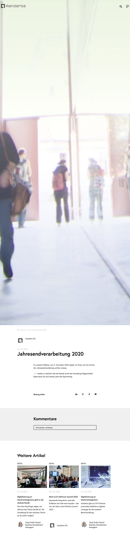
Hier (35, 373)
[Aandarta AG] (13, 7)
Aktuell (23, 330)
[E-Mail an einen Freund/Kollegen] (95, 394)
